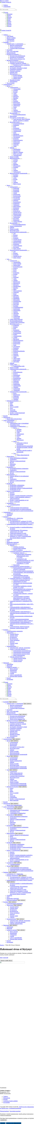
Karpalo (15, 92)
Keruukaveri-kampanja (13, 54)
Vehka (15, 146)
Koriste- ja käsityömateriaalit (17, 413)
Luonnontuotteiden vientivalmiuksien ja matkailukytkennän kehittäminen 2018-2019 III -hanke (21, 608)
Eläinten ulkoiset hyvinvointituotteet (19, 476)
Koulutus (5, 629)
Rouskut (15, 235)
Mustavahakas (17, 206)
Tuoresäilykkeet (17, 155)
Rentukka (15, 349)
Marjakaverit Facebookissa (17, 62)
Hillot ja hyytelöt (17, 153)
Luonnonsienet (14, 187)
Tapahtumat (10, 513)
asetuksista (3, 1120)
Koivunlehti (16, 376)
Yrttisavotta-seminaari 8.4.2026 (18, 533)
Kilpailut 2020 (13, 72)
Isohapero (15, 200)
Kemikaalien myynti (15, 489)
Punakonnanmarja (18, 140)
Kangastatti (16, 190)
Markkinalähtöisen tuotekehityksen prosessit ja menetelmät (22, 568)
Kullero (15, 334)
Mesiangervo (16, 283)
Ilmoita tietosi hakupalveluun (14, 419)
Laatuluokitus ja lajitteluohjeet (18, 426)
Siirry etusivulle (4, 957)
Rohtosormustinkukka (19, 351)
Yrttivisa (12, 644)
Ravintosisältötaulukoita (19, 114)
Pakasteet (12, 465)
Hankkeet (5, 516)
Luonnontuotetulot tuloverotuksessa (19, 507)
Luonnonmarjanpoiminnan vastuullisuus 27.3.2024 (23, 562)
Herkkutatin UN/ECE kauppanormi (22, 443)
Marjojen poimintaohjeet (16, 45)
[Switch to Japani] (9, 21)
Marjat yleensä (17, 184)
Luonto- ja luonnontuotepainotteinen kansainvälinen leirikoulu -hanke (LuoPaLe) (21, 619)
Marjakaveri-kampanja (12, 60)
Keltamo (15, 327)
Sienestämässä (13, 81)
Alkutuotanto (10, 422)
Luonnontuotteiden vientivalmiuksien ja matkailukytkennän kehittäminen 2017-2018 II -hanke (22, 613)
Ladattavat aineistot (12, 667)
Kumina (15, 274)
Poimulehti (16, 303)
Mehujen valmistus (18, 152)
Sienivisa (12, 641)
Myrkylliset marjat (14, 122)
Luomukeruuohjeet (15, 504)
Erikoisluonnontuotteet (12, 400)
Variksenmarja (17, 111)
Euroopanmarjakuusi (18, 123)
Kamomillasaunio (17, 266)
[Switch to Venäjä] (9, 24)
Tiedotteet (9, 515)
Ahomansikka (16, 89)
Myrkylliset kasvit (14, 324)
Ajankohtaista (6, 6)
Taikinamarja (16, 105)
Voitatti (15, 193)
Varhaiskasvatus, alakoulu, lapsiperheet (20, 647)
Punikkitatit (16, 191)
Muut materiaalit (14, 414)
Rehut (11, 477)
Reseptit (5, 416)
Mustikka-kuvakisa (15, 80)
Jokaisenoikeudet (11, 53)
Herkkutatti (16, 188)
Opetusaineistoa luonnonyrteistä (21, 654)
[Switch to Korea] (9, 23)
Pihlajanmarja (16, 166)
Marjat (8, 86)
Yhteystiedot (10, 36)
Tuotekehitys (13, 459)
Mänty (15, 289)
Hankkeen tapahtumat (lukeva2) (21, 580)
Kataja (15, 269)
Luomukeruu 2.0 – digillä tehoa (15, 518)
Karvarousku (16, 197)
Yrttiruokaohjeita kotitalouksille (18, 369)
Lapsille (12, 673)
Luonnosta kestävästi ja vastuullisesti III (20, 551)
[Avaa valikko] (0, 29)
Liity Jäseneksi (10, 41)
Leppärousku (16, 199)
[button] (5, 12)
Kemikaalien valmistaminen (17, 485)
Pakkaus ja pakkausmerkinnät (17, 461)
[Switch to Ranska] (9, 17)
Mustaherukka (17, 286)
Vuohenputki (16, 316)
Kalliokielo (16, 125)
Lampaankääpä (17, 215)
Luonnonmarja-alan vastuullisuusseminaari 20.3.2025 (25, 559)
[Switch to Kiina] (9, 15)
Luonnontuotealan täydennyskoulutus (19, 566)
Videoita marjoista (18, 660)
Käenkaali (15, 277)
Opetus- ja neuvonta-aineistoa (17, 649)
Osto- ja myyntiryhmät (12, 51)
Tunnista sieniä (14, 635)
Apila (14, 370)
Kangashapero (17, 202)
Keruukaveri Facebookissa (17, 57)
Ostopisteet (9, 50)
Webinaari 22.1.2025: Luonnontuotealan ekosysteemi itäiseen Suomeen (20, 537)
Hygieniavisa (13, 637)
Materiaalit (6, 663)
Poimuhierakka (17, 301)
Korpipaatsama (17, 129)
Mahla (11, 405)
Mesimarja (16, 96)
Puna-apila (16, 304)
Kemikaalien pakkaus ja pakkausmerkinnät (21, 488)
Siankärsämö (16, 309)
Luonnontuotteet (7, 84)
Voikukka (15, 315)
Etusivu (2, 945)
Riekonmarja (16, 102)
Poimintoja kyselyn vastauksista (21, 65)
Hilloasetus (13, 464)
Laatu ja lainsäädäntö (8, 420)
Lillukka (15, 95)
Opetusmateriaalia (11, 646)
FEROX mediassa (18, 550)
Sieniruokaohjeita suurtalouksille (18, 250)
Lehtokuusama (17, 131)
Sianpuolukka (16, 104)
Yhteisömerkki (10, 39)
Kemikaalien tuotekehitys (16, 486)
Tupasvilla (12, 410)
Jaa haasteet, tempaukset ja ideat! (18, 68)
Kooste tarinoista (17, 75)
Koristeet (12, 494)
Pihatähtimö (16, 298)
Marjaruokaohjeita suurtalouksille (18, 173)
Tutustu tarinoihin (17, 77)
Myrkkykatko (16, 342)
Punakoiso (16, 138)
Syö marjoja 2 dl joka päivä (17, 117)
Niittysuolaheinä (17, 291)
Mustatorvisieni (17, 214)
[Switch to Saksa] (9, 18)
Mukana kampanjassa (15, 66)
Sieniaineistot (13, 670)
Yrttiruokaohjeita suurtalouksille (18, 391)
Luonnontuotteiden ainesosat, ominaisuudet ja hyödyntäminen (21, 576)
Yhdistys (5, 5)
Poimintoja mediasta (15, 71)
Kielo (14, 126)
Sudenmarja (16, 143)
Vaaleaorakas (16, 217)
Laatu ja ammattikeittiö (16, 675)
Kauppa (9, 678)
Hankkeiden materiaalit (13, 542)
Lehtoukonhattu (17, 336)
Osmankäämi (13, 411)
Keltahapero (16, 203)
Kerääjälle (6, 42)
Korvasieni (16, 218)
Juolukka (15, 90)
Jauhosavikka (16, 265)
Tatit (14, 233)
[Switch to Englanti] (9, 14)
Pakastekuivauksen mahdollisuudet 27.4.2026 (22, 522)
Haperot (15, 236)
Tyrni (14, 108)
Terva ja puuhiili (14, 406)
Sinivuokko (16, 361)
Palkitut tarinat (17, 78)
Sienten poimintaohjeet (16, 47)
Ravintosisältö (13, 113)
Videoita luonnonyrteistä (19, 658)
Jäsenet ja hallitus (11, 37)
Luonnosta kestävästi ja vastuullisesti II (20, 578)
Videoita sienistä (17, 661)
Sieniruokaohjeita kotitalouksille (18, 232)
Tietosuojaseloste (4, 1111)
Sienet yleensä (17, 248)
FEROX (12, 545)
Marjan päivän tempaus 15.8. (17, 59)
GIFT (8, 541)
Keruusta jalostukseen (12, 519)
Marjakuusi (16, 339)
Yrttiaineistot (13, 672)
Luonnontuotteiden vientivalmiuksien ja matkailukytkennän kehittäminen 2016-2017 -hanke (22, 623)
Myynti (12, 462)
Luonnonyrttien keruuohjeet (17, 48)
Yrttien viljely (13, 364)
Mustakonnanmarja (18, 135)
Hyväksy (3, 1123)
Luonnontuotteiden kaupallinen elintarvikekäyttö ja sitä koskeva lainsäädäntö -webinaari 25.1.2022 (22, 598)
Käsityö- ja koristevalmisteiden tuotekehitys (21, 495)
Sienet (8, 185)
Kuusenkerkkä (17, 378)
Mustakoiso (16, 134)
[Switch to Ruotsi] (9, 26)
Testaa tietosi (10, 632)
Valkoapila (16, 313)
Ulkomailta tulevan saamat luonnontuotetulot (21, 510)
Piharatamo (16, 297)
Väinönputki (16, 318)
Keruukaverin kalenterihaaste (17, 56)
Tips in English (10, 83)
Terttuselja (16, 144)
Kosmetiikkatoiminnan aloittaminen (19, 468)
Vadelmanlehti (17, 385)
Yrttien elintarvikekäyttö (16, 319)
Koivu (15, 271)
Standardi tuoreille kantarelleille (25, 446)
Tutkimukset (10, 664)
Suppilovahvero (17, 212)
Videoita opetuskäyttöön (16, 657)
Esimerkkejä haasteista (16, 69)
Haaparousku (16, 194)
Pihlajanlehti (16, 300)
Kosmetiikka (10, 467)
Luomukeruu (10, 503)
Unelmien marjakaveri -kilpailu (18, 63)
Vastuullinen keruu (15, 425)
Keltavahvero (16, 211)
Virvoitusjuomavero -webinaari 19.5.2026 (21, 521)
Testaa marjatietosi (14, 640)
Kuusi (14, 275)
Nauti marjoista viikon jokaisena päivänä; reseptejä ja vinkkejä (21, 119)
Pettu (11, 403)
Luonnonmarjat (14, 87)
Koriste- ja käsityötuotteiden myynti (19, 500)
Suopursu (15, 354)
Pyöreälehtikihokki (18, 307)
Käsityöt (12, 492)
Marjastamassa (13, 74)
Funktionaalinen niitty (19, 366)
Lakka (15, 93)
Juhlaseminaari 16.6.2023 (19, 581)
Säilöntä (12, 147)
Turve (11, 408)
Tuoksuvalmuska (17, 221)
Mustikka (15, 98)
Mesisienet (16, 209)
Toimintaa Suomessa (18, 547)
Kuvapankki (10, 679)
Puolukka (15, 101)
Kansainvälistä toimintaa (19, 548)
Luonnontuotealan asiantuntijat (15, 631)
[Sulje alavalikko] (25, 44)
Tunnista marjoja (14, 634)
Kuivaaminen (16, 150)
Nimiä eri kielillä (14, 156)
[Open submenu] (23, 44)
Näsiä (15, 132)
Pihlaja (15, 99)
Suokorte (15, 352)
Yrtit (8, 259)
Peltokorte (15, 295)
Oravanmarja (16, 137)
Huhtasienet (16, 220)
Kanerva (15, 268)
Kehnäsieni (16, 208)
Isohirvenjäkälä (17, 263)
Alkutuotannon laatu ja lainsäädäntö (19, 423)
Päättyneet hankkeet (12, 544)
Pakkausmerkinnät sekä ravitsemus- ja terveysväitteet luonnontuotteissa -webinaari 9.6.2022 (23, 590)
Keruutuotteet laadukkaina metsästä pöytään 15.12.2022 (22, 586)
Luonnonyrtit (13, 260)
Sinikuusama (16, 141)
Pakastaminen (16, 149)
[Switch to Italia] (8, 20)
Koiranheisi (16, 128)
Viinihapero (16, 205)
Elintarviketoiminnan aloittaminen (18, 458)
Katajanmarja (16, 375)
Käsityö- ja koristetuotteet (13, 491)
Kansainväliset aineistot (16, 676)
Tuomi (15, 107)
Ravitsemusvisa (14, 638)
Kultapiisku (16, 272)
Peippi (15, 294)
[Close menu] (0, 32)
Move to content (4, 0)
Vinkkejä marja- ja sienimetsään (15, 44)
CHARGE (9, 539)
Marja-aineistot (14, 669)
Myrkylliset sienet (14, 230)
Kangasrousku (17, 196)
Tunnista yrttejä (14, 643)
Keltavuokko (16, 360)
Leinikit (15, 337)
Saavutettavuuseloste (15, 1111)
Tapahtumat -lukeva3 (18, 553)
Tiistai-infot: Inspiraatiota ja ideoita (19, 535)
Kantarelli (15, 238)
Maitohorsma (16, 281)
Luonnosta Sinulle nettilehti (10, 1101)
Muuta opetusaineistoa (19, 655)
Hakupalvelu (6, 417)
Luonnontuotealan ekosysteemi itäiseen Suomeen (19, 524)
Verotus (9, 506)
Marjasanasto (13, 116)
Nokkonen (16, 292)
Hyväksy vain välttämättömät (14, 1123)
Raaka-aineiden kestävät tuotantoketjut (23, 571)
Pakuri (11, 402)
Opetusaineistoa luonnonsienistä (21, 652)
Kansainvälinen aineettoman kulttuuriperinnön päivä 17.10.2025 (24, 556)
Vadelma (15, 110)
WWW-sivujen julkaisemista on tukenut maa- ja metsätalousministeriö (17, 1107)
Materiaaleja (16, 565)
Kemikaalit (9, 483)
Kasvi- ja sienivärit (15, 501)
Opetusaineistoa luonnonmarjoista (22, 650)
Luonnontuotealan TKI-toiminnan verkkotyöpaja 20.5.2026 (19, 531)
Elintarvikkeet (10, 456)
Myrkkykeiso (16, 343)
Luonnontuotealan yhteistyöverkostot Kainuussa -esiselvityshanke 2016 (19, 627)
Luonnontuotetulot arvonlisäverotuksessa (20, 509)
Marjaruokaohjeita (14, 158)
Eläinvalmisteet (11, 474)
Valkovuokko (16, 358)
